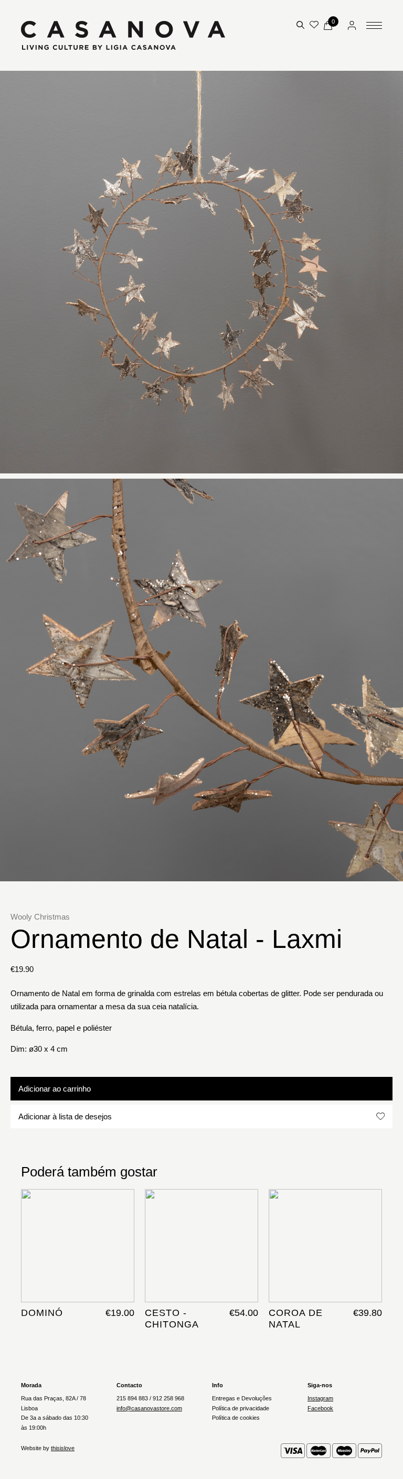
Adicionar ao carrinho (54, 1088)
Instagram (320, 1398)
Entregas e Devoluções (242, 1398)
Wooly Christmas (40, 916)
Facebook (320, 1408)
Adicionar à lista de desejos (65, 1116)
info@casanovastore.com (149, 1408)
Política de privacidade (240, 1408)
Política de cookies (236, 1418)
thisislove (63, 1448)
